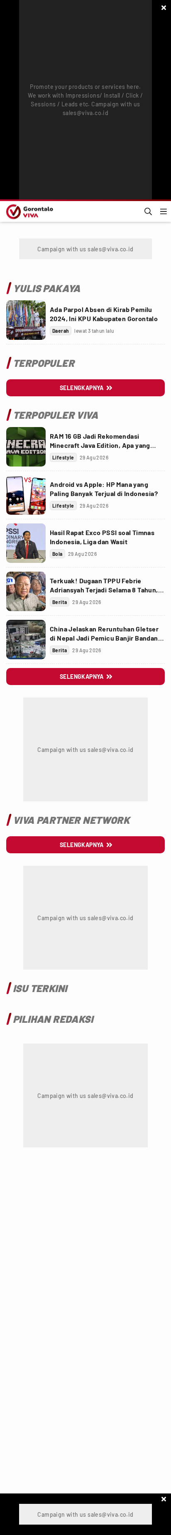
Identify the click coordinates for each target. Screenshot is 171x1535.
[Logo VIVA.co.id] (28, 211)
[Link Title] (26, 320)
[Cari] (148, 211)
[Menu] (163, 211)
